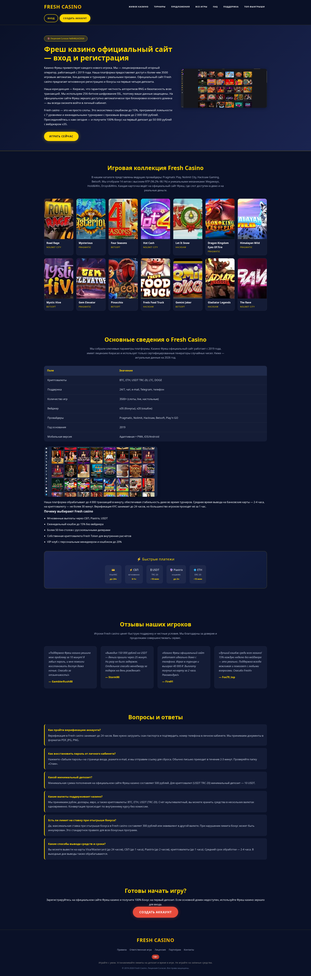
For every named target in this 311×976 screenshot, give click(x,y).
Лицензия (160, 949)
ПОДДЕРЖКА (231, 6)
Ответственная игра (141, 949)
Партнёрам (175, 949)
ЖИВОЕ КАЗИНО (138, 6)
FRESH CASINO (63, 6)
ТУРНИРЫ (160, 6)
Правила (122, 949)
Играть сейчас (61, 136)
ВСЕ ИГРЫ (201, 6)
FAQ (215, 6)
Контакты (189, 949)
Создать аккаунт (155, 912)
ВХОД (51, 18)
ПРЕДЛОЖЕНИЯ (180, 6)
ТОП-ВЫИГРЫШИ (254, 6)
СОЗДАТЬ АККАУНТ (75, 18)
